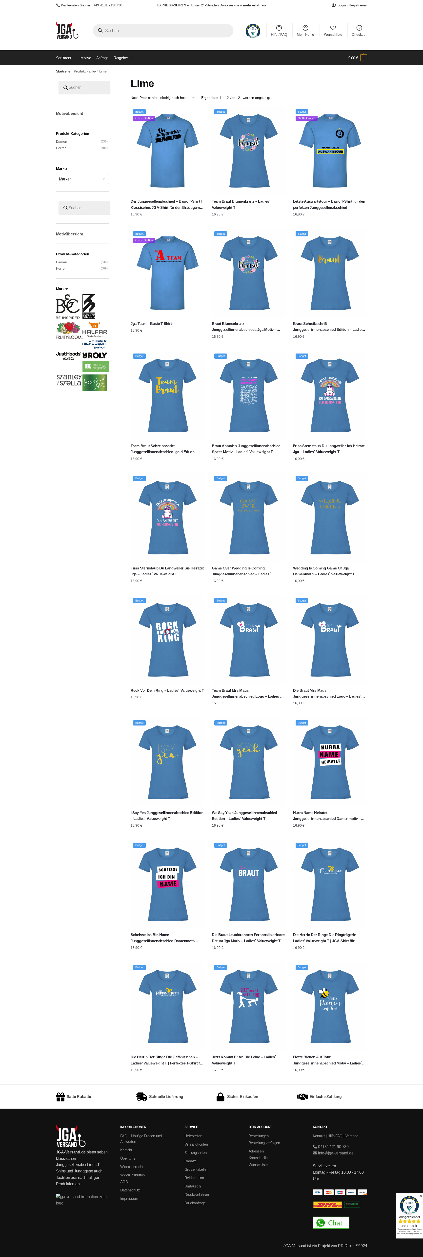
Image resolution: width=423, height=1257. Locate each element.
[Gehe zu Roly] (94, 357)
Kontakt (126, 1150)
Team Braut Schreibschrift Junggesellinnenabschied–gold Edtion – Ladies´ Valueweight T (164, 449)
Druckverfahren (196, 1194)
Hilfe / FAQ (279, 34)
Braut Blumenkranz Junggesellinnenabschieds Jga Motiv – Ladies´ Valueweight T (244, 327)
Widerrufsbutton (132, 1175)
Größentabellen (196, 1169)
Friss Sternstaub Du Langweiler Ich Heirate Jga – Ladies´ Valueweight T (329, 449)
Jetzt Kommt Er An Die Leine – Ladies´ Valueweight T (244, 1060)
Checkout (359, 34)
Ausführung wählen (167, 224)
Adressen (256, 1151)
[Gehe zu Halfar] (94, 336)
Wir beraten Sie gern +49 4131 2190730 (91, 5)
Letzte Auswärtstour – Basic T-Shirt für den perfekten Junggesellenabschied (329, 204)
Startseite (63, 71)
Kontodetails (258, 1158)
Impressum (129, 1198)
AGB (124, 1182)
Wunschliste (333, 34)
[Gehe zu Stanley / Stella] (69, 384)
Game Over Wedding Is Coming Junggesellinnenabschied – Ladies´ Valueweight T (241, 571)
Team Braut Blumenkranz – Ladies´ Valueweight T (241, 204)
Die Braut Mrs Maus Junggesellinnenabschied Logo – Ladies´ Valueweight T (327, 694)
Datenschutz (130, 1190)
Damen (61, 141)
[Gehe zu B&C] (68, 318)
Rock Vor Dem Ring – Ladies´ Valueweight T (167, 690)
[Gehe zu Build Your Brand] (88, 318)
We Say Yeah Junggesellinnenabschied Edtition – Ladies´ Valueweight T (244, 816)
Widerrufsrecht (131, 1167)
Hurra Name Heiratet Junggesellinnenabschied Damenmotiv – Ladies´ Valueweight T (327, 816)
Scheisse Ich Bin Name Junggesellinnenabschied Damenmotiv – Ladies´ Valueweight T (164, 938)
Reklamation (194, 1178)
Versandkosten (196, 1144)
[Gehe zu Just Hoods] (68, 359)
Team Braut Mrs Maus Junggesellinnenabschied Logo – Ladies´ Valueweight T (246, 694)
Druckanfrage (195, 1203)
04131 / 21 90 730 (333, 1147)
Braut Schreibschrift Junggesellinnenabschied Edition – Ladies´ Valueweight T (329, 327)
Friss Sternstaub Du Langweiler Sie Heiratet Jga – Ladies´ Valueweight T (167, 571)
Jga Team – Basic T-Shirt (151, 323)
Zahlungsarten (195, 1153)
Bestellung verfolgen (264, 1143)
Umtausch (192, 1186)
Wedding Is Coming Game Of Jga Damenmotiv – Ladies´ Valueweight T (324, 571)
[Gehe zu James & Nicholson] (94, 348)
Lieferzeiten (193, 1136)
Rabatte (190, 1161)
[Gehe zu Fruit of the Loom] (69, 338)
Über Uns (127, 1158)
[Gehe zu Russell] (95, 371)
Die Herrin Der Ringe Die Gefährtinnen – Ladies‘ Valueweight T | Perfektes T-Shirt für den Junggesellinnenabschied (167, 1060)
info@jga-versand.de (335, 1153)
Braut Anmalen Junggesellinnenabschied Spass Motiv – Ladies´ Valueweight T (246, 449)
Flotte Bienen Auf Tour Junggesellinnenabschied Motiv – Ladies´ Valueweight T (327, 1060)
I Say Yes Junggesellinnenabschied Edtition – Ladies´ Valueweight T (167, 816)
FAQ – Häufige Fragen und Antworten (141, 1139)
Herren (61, 148)
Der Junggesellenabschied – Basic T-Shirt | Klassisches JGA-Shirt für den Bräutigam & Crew (167, 205)
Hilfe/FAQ (334, 1136)
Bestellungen (259, 1136)
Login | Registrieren (352, 5)
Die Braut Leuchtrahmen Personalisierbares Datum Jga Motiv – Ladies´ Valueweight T (248, 938)
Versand (351, 1136)
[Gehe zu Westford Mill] (94, 390)
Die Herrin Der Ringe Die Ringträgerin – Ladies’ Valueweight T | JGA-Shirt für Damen (326, 938)
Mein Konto (305, 34)
